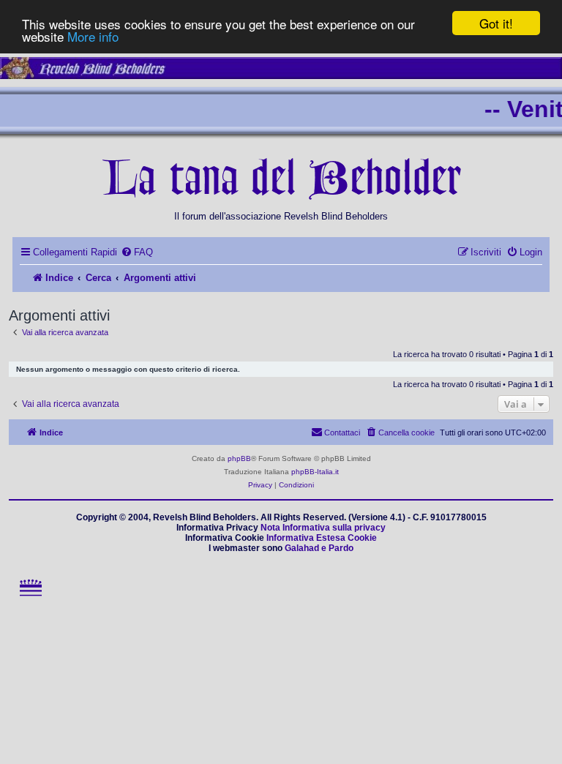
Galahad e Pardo (319, 548)
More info (93, 36)
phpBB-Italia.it (315, 472)
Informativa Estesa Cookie (321, 538)
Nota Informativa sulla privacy (323, 528)
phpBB (239, 458)
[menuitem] (137, 252)
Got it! (496, 23)
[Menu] (30, 600)
